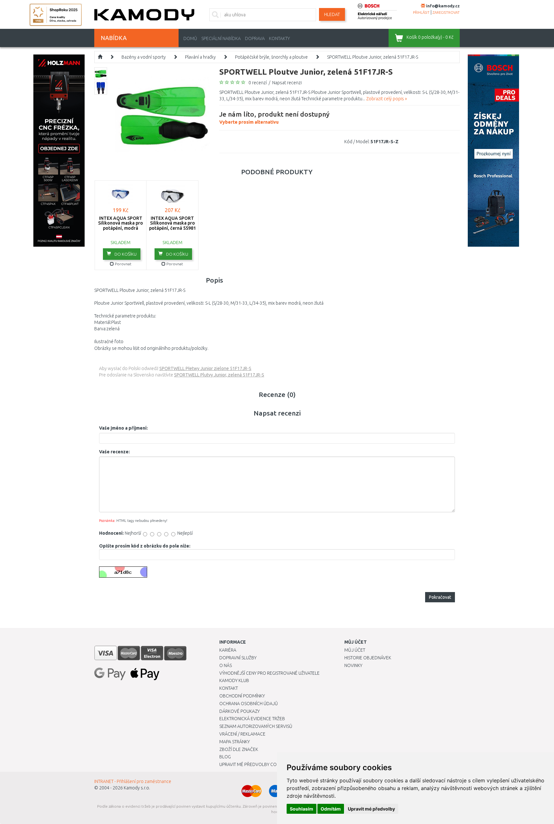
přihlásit (421, 12)
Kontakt (228, 688)
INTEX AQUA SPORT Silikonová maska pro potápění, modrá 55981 (120, 225)
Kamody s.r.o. (137, 787)
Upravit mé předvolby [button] (371, 809)
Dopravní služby (237, 657)
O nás (225, 665)
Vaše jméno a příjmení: (123, 428)
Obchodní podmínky (242, 695)
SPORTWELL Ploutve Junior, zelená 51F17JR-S (372, 57)
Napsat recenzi (287, 82)
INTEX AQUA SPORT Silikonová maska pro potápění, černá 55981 (172, 223)
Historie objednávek (367, 657)
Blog (225, 756)
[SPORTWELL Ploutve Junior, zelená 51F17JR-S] (162, 114)
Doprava (255, 38)
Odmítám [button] (331, 809)
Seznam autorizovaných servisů (255, 726)
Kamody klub (234, 680)
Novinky (353, 665)
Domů (190, 38)
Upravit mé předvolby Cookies (254, 764)
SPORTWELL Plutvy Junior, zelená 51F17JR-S (219, 374)
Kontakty (279, 38)
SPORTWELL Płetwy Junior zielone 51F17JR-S (205, 368)
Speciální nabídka (221, 38)
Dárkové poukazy (239, 711)
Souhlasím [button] (301, 809)
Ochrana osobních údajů (248, 703)
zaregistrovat (446, 12)
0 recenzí (257, 82)
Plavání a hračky (200, 57)
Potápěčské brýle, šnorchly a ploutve (271, 57)
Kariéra (227, 650)
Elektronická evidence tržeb (252, 718)
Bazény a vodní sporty (144, 57)
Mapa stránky (234, 741)
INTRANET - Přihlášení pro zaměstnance (132, 781)
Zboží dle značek (238, 749)
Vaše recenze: (114, 451)
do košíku (125, 254)
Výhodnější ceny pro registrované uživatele (269, 673)
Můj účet (354, 650)
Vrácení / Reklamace (242, 734)
